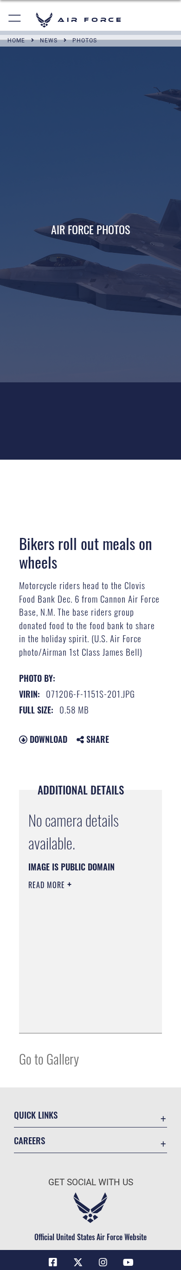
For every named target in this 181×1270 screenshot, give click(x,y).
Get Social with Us (90, 1182)
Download (47, 739)
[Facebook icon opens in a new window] (53, 1263)
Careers (29, 1140)
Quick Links (36, 1114)
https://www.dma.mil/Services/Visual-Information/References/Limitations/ (84, 1016)
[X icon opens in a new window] (78, 1263)
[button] (15, 20)
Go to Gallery (49, 1058)
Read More (47, 884)
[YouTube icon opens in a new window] (128, 1263)
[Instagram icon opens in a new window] (103, 1263)
